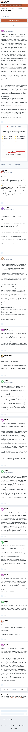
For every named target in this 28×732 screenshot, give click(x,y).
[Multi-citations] (2, 122)
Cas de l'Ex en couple (20, 138)
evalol (6, 380)
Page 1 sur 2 (14, 25)
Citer (5, 121)
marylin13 (6, 208)
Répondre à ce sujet (14, 20)
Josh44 (6, 620)
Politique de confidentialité (6, 725)
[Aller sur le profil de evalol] (2, 381)
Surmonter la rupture (20, 143)
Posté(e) (9, 31)
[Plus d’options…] (25, 31)
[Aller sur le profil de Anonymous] (2, 258)
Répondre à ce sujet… (8, 704)
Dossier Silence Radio (7, 136)
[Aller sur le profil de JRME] (2, 171)
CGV (23, 725)
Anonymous (7, 257)
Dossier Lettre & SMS (20, 136)
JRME (5, 171)
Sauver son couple (7, 141)
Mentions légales (17, 725)
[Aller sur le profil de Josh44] (2, 621)
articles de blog (14, 154)
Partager (14, 710)
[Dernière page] (26, 25)
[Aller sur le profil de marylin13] (2, 208)
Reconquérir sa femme (21, 141)
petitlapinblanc (8, 355)
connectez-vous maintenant (16, 697)
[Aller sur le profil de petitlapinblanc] (2, 356)
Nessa (3, 13)
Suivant (23, 25)
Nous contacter (14, 728)
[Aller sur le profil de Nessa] (2, 31)
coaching (14, 155)
